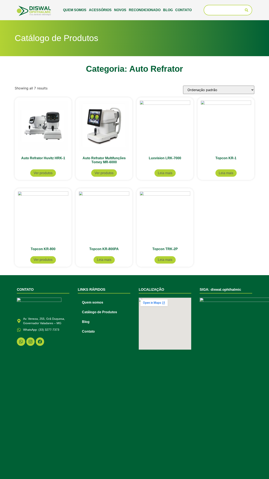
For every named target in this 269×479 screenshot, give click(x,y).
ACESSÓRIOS (100, 10)
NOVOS (120, 10)
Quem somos (74, 10)
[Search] (246, 10)
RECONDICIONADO (145, 10)
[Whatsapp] (21, 341)
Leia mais (165, 173)
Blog (168, 10)
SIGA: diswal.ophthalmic (220, 290)
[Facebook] (40, 341)
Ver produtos (43, 173)
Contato (183, 10)
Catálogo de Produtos (99, 312)
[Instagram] (30, 341)
